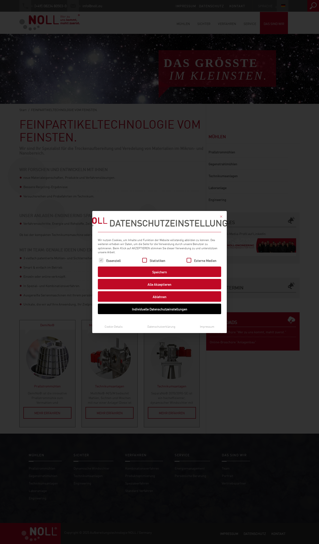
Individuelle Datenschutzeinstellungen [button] (159, 309)
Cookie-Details (114, 326)
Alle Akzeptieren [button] (159, 284)
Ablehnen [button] (160, 296)
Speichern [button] (159, 272)
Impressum (207, 326)
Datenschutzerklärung (161, 326)
